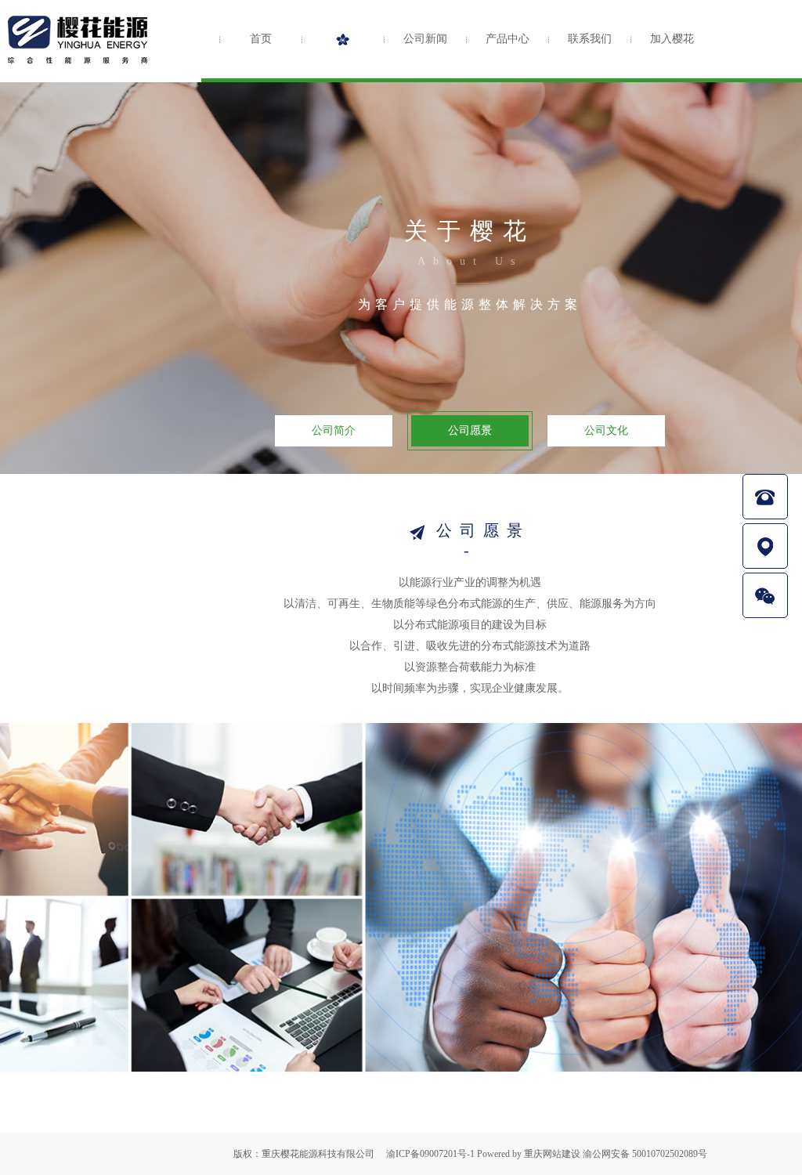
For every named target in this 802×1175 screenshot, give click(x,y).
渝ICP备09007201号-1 (430, 1153)
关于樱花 (343, 39)
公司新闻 (425, 39)
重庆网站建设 (552, 1153)
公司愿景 (470, 430)
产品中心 (507, 39)
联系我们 (590, 39)
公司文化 (606, 430)
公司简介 (334, 430)
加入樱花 (672, 39)
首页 (261, 39)
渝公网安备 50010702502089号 (645, 1153)
